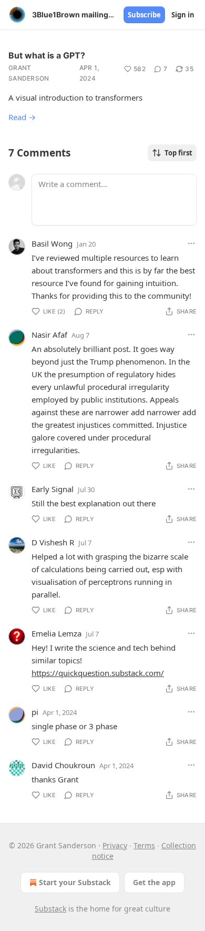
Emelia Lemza (56, 633)
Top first (178, 153)
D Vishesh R (53, 542)
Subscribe (144, 14)
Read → (22, 117)
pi (35, 712)
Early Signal (53, 489)
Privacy (114, 845)
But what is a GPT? (46, 55)
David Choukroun (63, 765)
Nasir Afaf (49, 334)
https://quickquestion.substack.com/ (98, 673)
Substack (50, 909)
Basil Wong (52, 243)
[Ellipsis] (191, 243)
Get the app (154, 882)
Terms (144, 845)
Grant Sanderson (28, 73)
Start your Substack (75, 882)
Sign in (182, 14)
